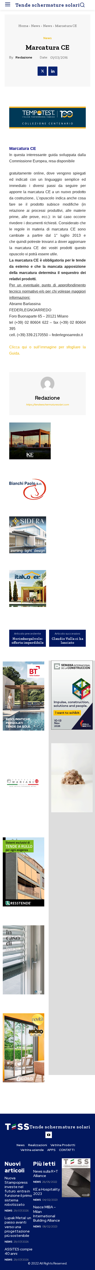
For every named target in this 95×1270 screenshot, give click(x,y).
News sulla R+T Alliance (45, 1173)
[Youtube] (48, 1135)
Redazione (23, 57)
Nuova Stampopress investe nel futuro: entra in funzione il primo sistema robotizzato (18, 1191)
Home (23, 26)
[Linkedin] (52, 71)
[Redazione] (47, 383)
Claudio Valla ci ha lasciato (67, 640)
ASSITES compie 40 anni (19, 1251)
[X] (42, 71)
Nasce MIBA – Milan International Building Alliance (46, 1214)
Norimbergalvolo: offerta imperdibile (28, 640)
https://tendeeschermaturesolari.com (47, 404)
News (35, 26)
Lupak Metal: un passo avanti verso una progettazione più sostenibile (18, 1226)
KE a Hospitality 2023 (46, 1191)
